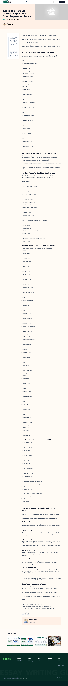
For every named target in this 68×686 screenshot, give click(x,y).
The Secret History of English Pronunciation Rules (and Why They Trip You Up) (38, 608)
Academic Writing (61, 665)
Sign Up (61, 1)
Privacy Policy (29, 660)
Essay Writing (60, 661)
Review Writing (60, 664)
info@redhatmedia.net (23, 678)
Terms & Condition (30, 661)
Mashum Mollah (11, 25)
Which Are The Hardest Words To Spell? (13, 38)
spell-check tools (40, 514)
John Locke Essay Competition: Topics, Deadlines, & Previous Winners (37, 606)
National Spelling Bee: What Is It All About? (13, 41)
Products (28, 1)
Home (4, 7)
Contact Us (40, 663)
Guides (7, 7)
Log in (56, 1)
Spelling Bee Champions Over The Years (13, 46)
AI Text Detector (20, 660)
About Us (39, 661)
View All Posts (32, 622)
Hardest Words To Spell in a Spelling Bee (13, 44)
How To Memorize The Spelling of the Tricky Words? (13, 52)
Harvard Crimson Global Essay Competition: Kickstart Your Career (36, 604)
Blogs (39, 660)
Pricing (38, 1)
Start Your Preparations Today (13, 56)
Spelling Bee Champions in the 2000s (13, 49)
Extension (33, 1)
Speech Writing (60, 663)
